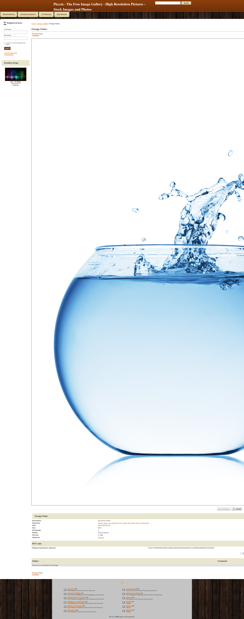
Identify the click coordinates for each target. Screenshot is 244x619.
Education (71, 610)
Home (33, 24)
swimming (114, 523)
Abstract (70, 589)
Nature (100, 523)
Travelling (35, 35)
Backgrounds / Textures (76, 597)
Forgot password (11, 53)
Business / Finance (74, 606)
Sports (128, 610)
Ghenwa (101, 537)
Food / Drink (130, 589)
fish (120, 523)
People (128, 601)
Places (128, 606)
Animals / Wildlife (42, 24)
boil (129, 523)
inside (133, 523)
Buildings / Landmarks (75, 601)
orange (124, 523)
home (138, 523)
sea (109, 523)
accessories (144, 523)
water (105, 523)
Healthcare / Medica (133, 593)
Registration (9, 54)
